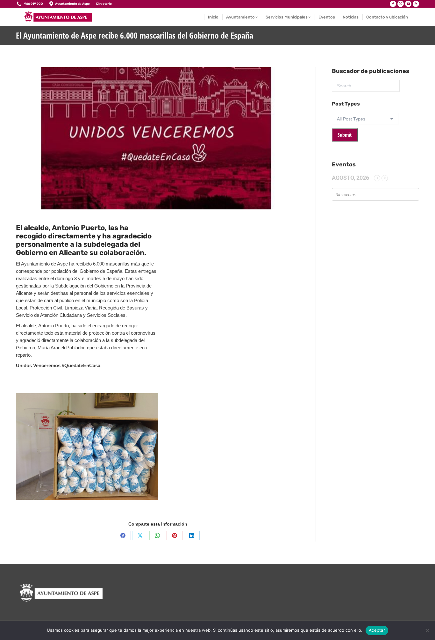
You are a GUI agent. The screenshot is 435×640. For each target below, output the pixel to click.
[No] (427, 630)
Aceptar (377, 630)
